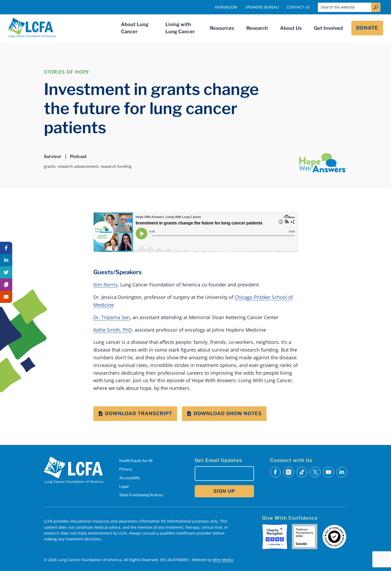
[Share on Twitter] (6, 272)
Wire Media (223, 559)
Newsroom (226, 7)
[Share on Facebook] (6, 248)
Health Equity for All (135, 460)
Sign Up (224, 491)
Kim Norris (105, 284)
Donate (367, 28)
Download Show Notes (228, 413)
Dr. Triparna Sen (111, 317)
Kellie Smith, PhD (112, 330)
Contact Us (298, 7)
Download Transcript (138, 413)
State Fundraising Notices (141, 495)
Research (257, 28)
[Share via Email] (6, 297)
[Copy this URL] (6, 284)
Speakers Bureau (262, 7)
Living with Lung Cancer (180, 28)
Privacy (125, 469)
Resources (222, 28)
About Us (291, 28)
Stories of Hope (66, 72)
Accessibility (129, 478)
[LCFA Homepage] (32, 28)
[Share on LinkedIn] (6, 260)
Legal (123, 486)
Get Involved (328, 28)
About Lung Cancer (134, 28)
